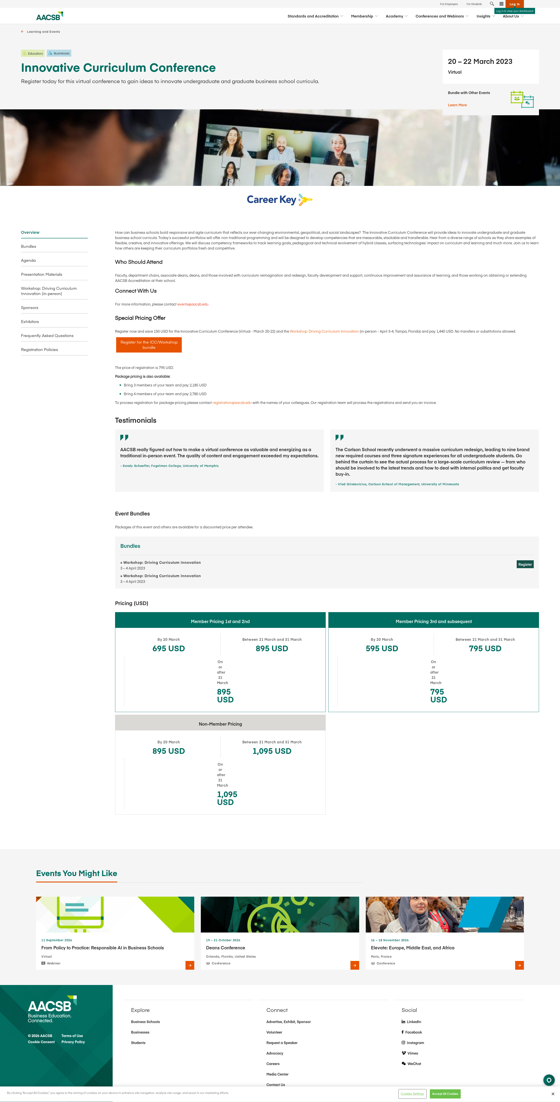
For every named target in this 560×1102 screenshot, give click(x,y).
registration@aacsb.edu (232, 402)
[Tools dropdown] (502, 4)
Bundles (28, 246)
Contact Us (275, 1084)
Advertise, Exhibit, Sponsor (288, 1021)
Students (138, 1042)
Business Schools (145, 1021)
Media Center (277, 1074)
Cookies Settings (412, 1094)
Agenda (28, 260)
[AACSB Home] (49, 16)
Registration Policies (39, 349)
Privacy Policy (73, 1041)
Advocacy (274, 1053)
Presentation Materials (41, 274)
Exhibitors (30, 321)
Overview (30, 232)
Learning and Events (43, 31)
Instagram (415, 1042)
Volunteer (274, 1032)
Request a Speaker (282, 1042)
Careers (273, 1063)
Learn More (457, 104)
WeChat (414, 1063)
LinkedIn (414, 1021)
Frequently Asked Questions (47, 335)
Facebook (413, 1032)
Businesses (140, 1032)
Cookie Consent (41, 1041)
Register (525, 564)
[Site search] (492, 4)
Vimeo (413, 1053)
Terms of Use (72, 1035)
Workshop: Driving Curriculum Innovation (324, 331)
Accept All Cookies (445, 1094)
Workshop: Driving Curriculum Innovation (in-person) (49, 291)
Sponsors (29, 307)
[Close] (553, 1094)
